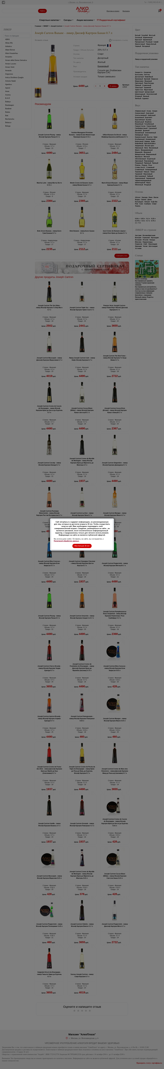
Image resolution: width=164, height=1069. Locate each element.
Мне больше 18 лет (82, 546)
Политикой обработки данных (66, 541)
